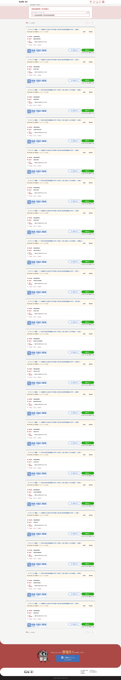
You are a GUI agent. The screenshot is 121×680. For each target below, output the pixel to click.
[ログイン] (100, 2)
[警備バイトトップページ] (23, 2)
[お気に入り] (94, 2)
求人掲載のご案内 (84, 670)
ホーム (27, 4)
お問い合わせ (92, 670)
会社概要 (82, 673)
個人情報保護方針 (93, 672)
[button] (41, 15)
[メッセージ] (91, 2)
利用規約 (82, 672)
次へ (93, 22)
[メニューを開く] (103, 2)
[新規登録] (97, 2)
